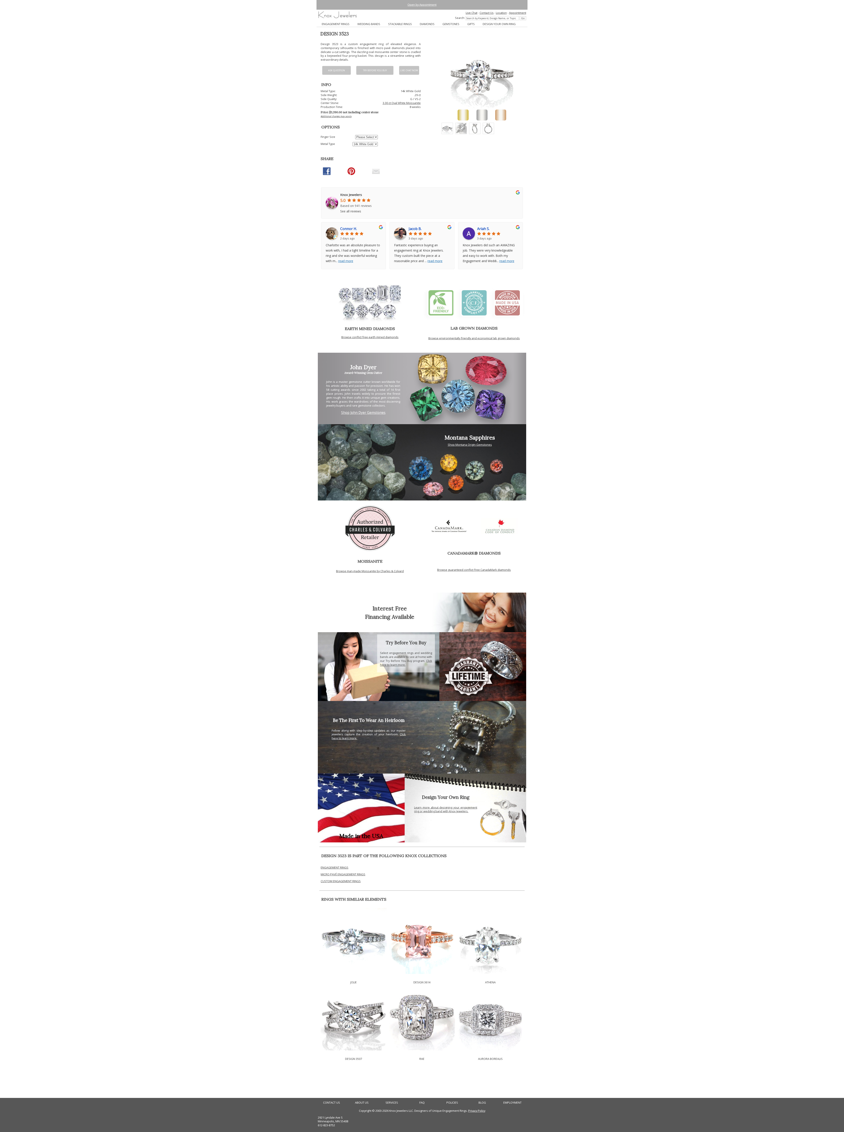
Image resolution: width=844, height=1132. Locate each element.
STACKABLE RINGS (400, 24)
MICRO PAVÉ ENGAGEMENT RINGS (343, 874)
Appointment (517, 13)
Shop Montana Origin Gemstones (470, 445)
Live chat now (409, 70)
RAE (421, 1059)
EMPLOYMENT (512, 1103)
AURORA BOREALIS (490, 1059)
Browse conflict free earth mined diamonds (369, 337)
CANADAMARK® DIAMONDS (474, 553)
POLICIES (452, 1103)
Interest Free (390, 608)
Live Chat (471, 13)
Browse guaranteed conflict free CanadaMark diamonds (474, 570)
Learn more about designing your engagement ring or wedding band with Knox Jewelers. (445, 809)
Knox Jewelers (351, 194)
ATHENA (490, 982)
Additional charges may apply (336, 116)
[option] (447, 128)
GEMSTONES (450, 24)
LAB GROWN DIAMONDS (474, 328)
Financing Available (389, 616)
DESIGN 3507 (353, 1059)
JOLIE (353, 982)
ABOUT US (362, 1103)
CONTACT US (331, 1103)
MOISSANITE (370, 561)
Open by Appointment (422, 5)
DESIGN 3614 (421, 982)
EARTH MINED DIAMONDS (370, 328)
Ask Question (336, 70)
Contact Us (487, 13)
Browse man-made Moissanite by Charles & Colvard (370, 571)
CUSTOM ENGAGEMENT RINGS (341, 881)
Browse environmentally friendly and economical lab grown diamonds (474, 338)
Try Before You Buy (375, 70)
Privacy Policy (476, 1111)
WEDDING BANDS (368, 24)
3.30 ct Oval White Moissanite (402, 103)
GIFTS (471, 24)
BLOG (482, 1103)
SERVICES (392, 1103)
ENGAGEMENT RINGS (335, 24)
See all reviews (350, 211)
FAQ (422, 1103)
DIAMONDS (427, 24)
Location (501, 13)
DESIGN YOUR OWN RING (499, 24)
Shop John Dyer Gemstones (363, 412)
